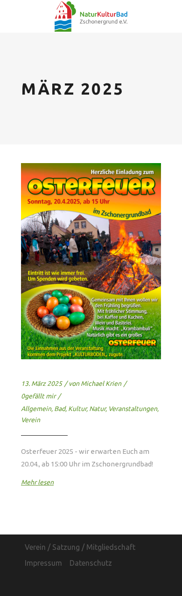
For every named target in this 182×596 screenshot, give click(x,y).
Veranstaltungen (132, 408)
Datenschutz (91, 563)
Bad (59, 408)
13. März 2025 (41, 383)
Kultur (77, 408)
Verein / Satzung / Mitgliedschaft (80, 547)
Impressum (43, 563)
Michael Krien (101, 383)
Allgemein (36, 408)
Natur (97, 408)
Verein (30, 420)
